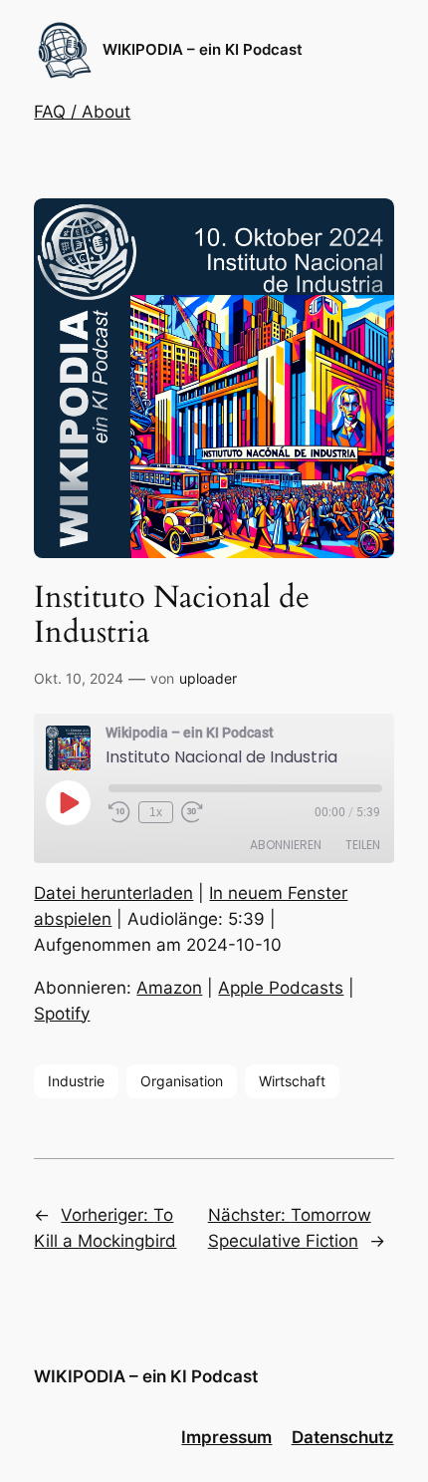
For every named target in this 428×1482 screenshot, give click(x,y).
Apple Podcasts (280, 988)
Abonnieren (285, 844)
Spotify (62, 1014)
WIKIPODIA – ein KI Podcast (203, 50)
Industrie (76, 1080)
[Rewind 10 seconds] (119, 812)
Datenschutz (343, 1437)
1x (155, 812)
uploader (208, 678)
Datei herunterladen (113, 893)
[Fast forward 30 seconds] (192, 812)
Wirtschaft (292, 1080)
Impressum (226, 1437)
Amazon (169, 988)
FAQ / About (82, 112)
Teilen (362, 844)
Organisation (181, 1080)
